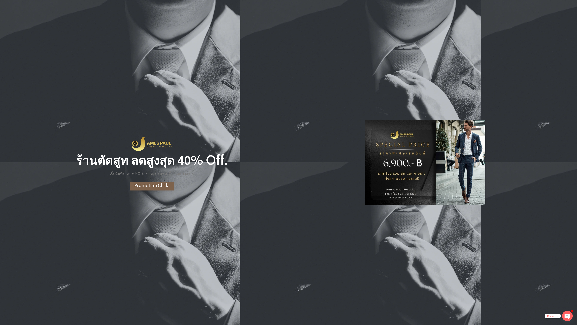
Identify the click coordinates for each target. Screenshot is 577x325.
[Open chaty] (567, 316)
